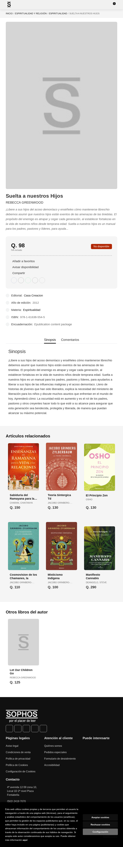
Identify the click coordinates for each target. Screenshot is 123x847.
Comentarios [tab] (70, 339)
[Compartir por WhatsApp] (28, 280)
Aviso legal (12, 745)
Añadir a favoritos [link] (23, 261)
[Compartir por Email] (35, 280)
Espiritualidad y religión (31, 13)
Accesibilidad (52, 765)
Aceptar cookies (100, 817)
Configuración (100, 832)
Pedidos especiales (55, 752)
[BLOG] (43, 728)
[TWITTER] (17, 728)
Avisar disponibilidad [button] (25, 267)
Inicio (9, 13)
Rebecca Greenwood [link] (24, 202)
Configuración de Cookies (20, 771)
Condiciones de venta (18, 752)
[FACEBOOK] (9, 728)
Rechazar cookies (100, 824)
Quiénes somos (53, 745)
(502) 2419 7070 (16, 801)
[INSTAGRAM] (26, 728)
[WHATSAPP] (34, 728)
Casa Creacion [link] (33, 295)
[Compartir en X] (21, 280)
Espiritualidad (58, 13)
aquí (25, 840)
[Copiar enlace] (42, 280)
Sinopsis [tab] (50, 339)
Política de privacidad (18, 758)
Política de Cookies (17, 765)
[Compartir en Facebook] (14, 280)
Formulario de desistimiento (60, 758)
